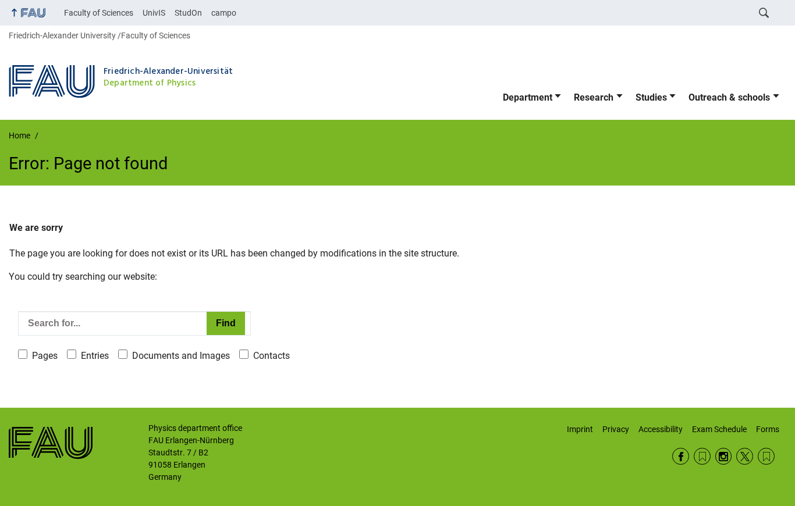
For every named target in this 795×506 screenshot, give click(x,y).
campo (223, 12)
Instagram (723, 456)
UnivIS (154, 12)
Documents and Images (181, 355)
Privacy (615, 429)
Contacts (271, 355)
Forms (767, 429)
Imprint (580, 429)
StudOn (188, 12)
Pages (45, 355)
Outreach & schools (729, 97)
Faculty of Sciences (98, 12)
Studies (651, 97)
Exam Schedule (719, 429)
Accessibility (660, 429)
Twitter (744, 456)
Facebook (680, 456)
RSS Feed (702, 456)
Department (527, 97)
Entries (95, 355)
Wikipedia (766, 456)
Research (593, 97)
